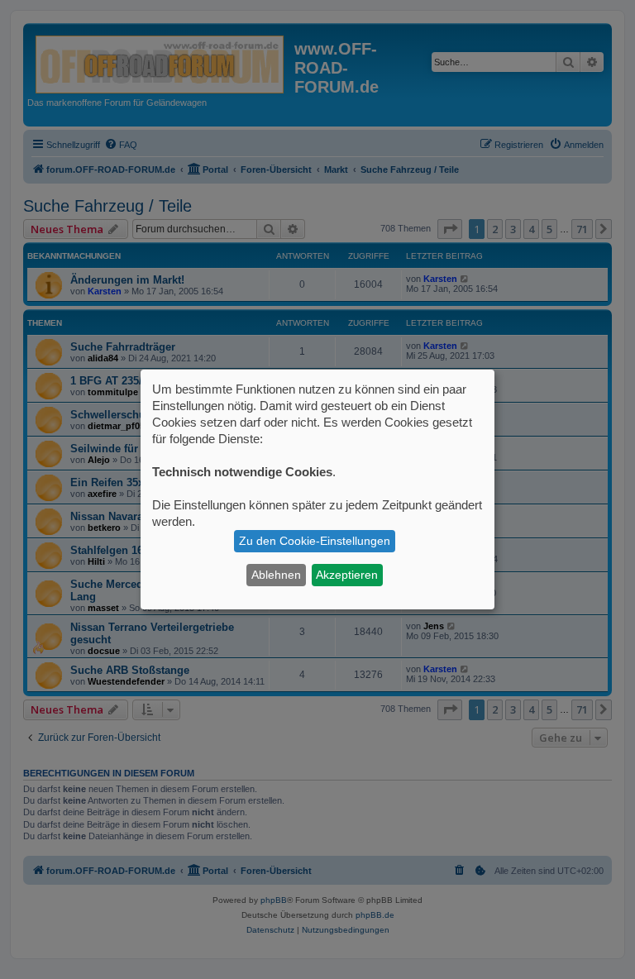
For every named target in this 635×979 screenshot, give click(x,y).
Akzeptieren (347, 574)
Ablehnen (276, 574)
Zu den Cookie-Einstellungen (314, 540)
